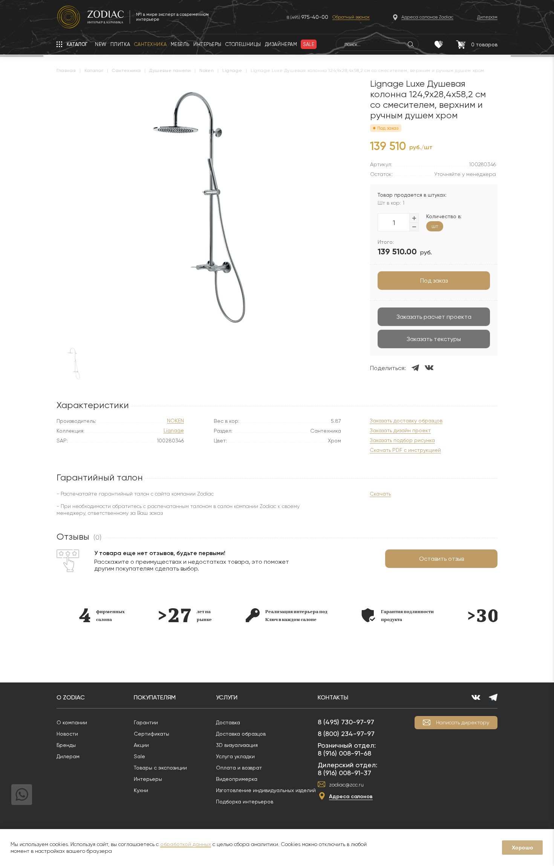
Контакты (333, 697)
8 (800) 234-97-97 (346, 733)
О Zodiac (71, 697)
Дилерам (68, 756)
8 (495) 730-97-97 (346, 722)
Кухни (141, 790)
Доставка (228, 722)
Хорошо (522, 848)
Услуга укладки (235, 756)
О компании (72, 722)
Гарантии (146, 722)
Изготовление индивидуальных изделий (266, 790)
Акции (141, 745)
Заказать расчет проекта (433, 316)
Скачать (380, 494)
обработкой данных (185, 844)
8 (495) (307, 17)
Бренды (66, 745)
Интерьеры (148, 779)
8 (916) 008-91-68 (344, 753)
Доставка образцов (241, 734)
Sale (139, 756)
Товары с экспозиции (160, 768)
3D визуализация (237, 745)
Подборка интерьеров (244, 802)
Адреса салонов (351, 796)
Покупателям (155, 697)
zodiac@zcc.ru (346, 785)
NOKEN (175, 421)
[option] (102, 615)
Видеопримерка (236, 779)
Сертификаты (151, 734)
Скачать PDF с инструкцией (405, 450)
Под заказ (434, 280)
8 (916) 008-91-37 (344, 773)
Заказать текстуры (434, 339)
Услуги (226, 697)
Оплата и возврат (239, 768)
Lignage (174, 430)
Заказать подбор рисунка (402, 440)
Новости (67, 734)
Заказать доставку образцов (406, 421)
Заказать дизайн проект (400, 430)
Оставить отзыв (441, 558)
